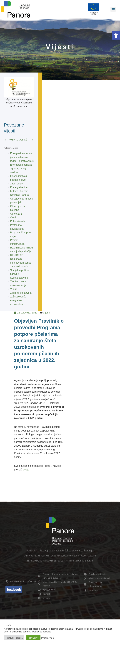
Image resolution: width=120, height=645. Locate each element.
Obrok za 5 (16, 213)
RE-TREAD (16, 255)
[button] (116, 35)
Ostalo (13, 217)
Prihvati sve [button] (33, 638)
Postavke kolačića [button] (14, 638)
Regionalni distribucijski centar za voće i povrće (20, 263)
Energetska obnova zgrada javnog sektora (21, 168)
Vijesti (13, 289)
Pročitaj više (47, 638)
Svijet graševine (19, 277)
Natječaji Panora (19, 195)
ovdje (26, 469)
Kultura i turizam (19, 191)
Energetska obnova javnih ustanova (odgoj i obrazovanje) (22, 157)
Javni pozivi (16, 183)
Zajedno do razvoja (21, 292)
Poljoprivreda (17, 221)
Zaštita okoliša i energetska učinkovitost (19, 300)
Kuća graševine (19, 187)
